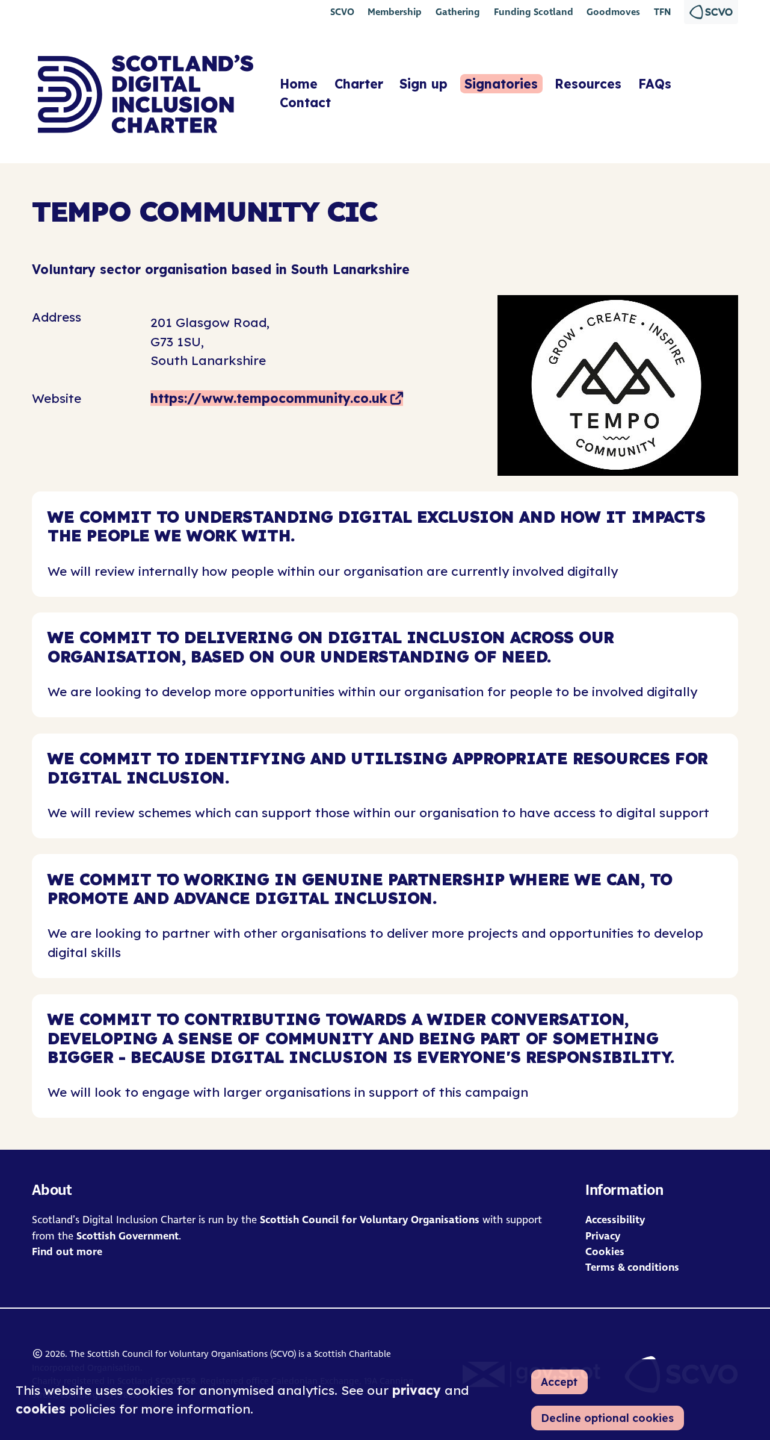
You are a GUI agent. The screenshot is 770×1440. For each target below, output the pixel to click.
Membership (395, 11)
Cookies (604, 1251)
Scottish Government (127, 1236)
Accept (559, 1381)
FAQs (654, 84)
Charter (358, 84)
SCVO (342, 11)
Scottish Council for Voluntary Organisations (369, 1220)
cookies (41, 1409)
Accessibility (615, 1220)
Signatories (501, 84)
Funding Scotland (533, 11)
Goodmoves (613, 11)
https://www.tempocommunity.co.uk (268, 398)
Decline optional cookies (607, 1417)
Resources (588, 84)
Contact (305, 103)
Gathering (458, 11)
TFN (662, 11)
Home (299, 84)
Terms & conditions (632, 1267)
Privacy (602, 1236)
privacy (416, 1390)
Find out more (67, 1251)
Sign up (423, 84)
